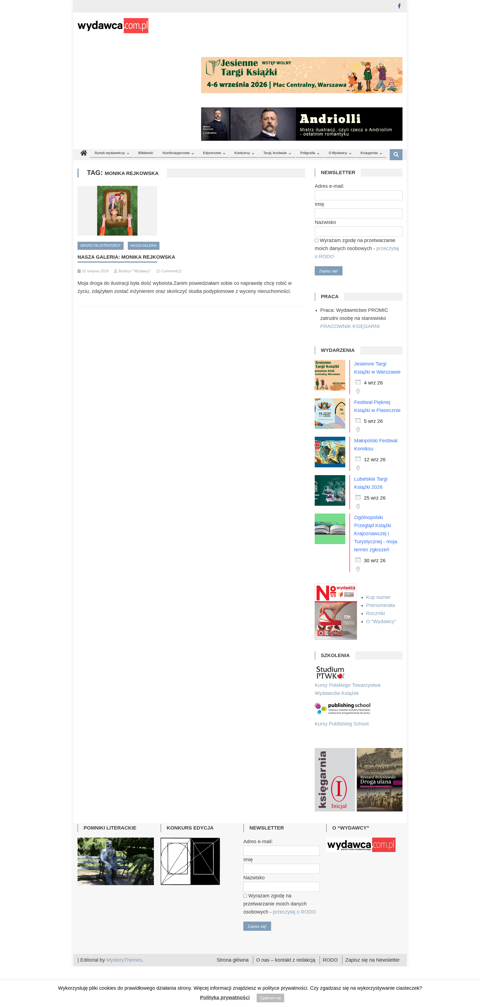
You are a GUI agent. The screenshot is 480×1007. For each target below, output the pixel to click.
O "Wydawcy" (382, 621)
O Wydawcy (338, 153)
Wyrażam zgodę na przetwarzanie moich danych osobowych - (357, 248)
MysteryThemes (124, 960)
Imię (319, 204)
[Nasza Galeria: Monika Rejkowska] (191, 211)
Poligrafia (307, 153)
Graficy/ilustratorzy (100, 246)
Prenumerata (381, 605)
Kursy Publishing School (342, 724)
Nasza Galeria (144, 246)
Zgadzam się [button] (270, 998)
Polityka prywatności (225, 997)
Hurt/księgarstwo (176, 153)
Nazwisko (325, 222)
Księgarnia (369, 153)
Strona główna (233, 960)
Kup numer (378, 597)
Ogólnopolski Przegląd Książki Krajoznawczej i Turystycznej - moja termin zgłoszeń (375, 533)
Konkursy (242, 153)
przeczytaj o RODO (294, 912)
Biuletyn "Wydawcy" (135, 271)
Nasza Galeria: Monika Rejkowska (126, 257)
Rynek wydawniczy (110, 153)
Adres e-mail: (329, 186)
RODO (330, 960)
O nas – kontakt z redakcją (285, 960)
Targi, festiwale (275, 153)
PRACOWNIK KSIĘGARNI (350, 326)
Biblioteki (145, 153)
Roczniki (376, 613)
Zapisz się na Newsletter (372, 960)
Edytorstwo (212, 153)
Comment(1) (171, 271)
